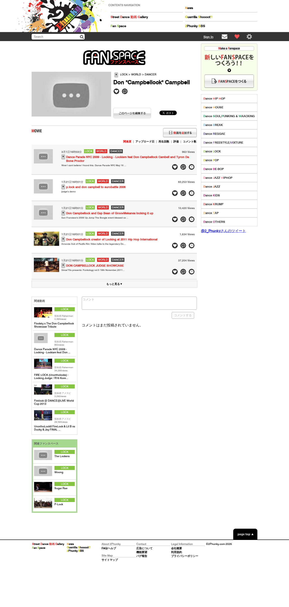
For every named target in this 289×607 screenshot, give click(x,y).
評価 (176, 141)
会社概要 (176, 548)
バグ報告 (141, 556)
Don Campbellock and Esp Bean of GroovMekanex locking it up (109, 213)
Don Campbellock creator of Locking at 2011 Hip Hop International (111, 239)
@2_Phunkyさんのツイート (223, 230)
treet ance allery (129, 17)
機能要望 (141, 552)
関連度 (127, 141)
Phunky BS (195, 26)
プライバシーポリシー (184, 556)
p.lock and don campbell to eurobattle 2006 (96, 187)
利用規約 (176, 552)
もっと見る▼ (114, 284)
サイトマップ (110, 559)
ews (189, 8)
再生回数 (163, 141)
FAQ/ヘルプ (109, 548)
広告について (144, 548)
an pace (118, 26)
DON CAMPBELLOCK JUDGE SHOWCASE (95, 265)
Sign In (208, 37)
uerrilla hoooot (198, 17)
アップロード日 (144, 141)
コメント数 (189, 141)
